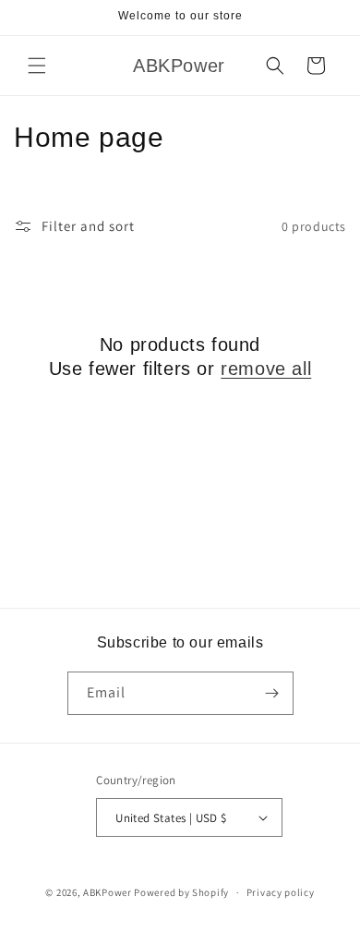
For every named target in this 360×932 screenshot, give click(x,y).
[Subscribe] (272, 693)
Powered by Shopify (181, 892)
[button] (37, 65)
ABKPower (107, 892)
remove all (266, 368)
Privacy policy (280, 892)
